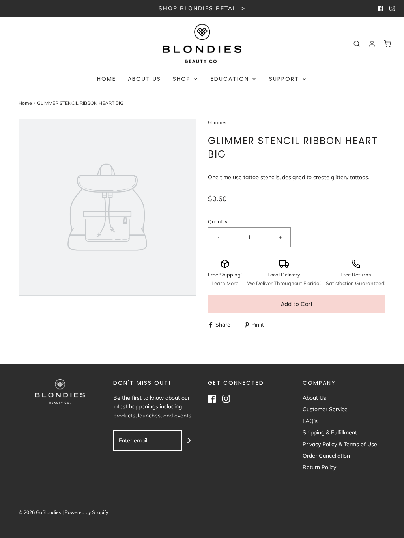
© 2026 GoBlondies (40, 512)
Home (106, 79)
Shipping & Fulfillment (330, 432)
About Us (144, 79)
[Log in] (372, 43)
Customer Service (325, 409)
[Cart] (387, 43)
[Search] (356, 43)
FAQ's (310, 421)
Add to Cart (297, 304)
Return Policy (319, 467)
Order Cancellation (326, 455)
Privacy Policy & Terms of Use (340, 444)
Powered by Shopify (86, 512)
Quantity (218, 221)
